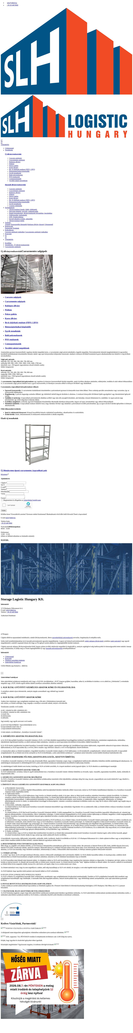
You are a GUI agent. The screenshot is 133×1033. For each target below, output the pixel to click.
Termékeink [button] (9, 150)
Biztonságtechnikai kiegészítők (19, 171)
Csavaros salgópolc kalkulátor (15, 232)
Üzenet (3, 498)
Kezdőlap (8, 243)
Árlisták (7, 224)
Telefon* (4, 489)
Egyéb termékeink (15, 173)
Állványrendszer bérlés (16, 221)
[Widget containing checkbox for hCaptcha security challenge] (16, 505)
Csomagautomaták (15, 179)
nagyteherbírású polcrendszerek (62, 637)
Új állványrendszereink (13, 154)
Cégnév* (4, 483)
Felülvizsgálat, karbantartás (18, 215)
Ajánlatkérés (5, 145)
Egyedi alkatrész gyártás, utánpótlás (21, 219)
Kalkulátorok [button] (9, 230)
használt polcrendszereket (54, 648)
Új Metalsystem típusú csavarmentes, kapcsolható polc (24, 470)
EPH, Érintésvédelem (16, 217)
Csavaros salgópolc (15, 158)
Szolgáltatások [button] (9, 208)
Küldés (4, 510)
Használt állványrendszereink (15, 185)
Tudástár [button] (8, 223)
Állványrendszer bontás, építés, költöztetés (23, 209)
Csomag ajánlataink (15, 206)
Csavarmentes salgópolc (17, 160)
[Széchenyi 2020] (11, 917)
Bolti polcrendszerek (16, 175)
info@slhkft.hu (10, 518)
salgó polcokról (116, 641)
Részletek (4, 474)
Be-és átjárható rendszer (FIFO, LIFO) (21, 322)
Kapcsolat (8, 234)
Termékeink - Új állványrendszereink (17, 245)
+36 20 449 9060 (6, 523)
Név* (2, 485)
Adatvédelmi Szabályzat (13, 662)
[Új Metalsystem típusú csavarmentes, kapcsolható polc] (37, 466)
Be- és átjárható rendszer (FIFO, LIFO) (22, 169)
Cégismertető (48, 224)
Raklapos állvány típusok (35, 224)
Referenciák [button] (9, 226)
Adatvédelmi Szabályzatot (32, 500)
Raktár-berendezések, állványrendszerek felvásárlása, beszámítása (30, 213)
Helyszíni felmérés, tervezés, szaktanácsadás (23, 211)
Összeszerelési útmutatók (19, 224)
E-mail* (3, 487)
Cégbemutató (9, 148)
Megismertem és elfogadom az (22, 500)
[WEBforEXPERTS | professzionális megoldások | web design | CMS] (5, 671)
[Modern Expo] (66, 632)
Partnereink (8, 228)
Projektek (16, 228)
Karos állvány (13, 167)
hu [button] (1, 141)
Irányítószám (5, 491)
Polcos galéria (13, 166)
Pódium (11, 164)
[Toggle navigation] (1, 139)
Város (3, 494)
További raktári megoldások (18, 181)
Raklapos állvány (14, 162)
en (1, 143)
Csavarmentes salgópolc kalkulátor (36, 232)
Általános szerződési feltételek (15, 660)
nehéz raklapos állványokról (94, 641)
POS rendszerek (14, 177)
